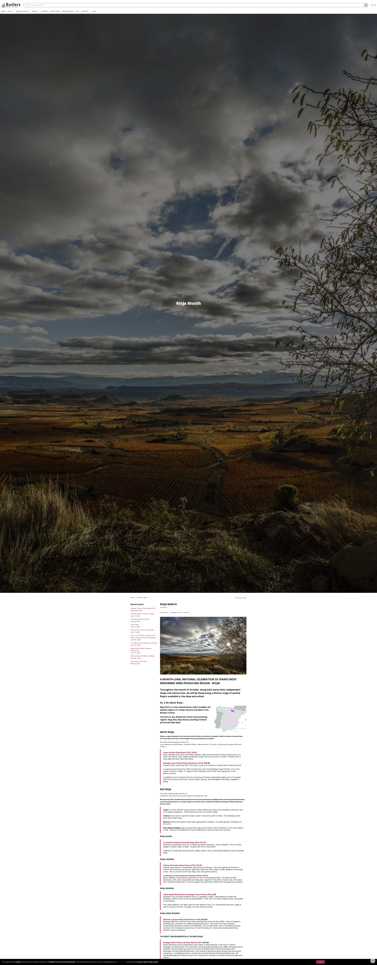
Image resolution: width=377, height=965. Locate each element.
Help (94, 11)
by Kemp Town (164, 612)
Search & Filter (22, 11)
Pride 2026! (135, 624)
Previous (239, 598)
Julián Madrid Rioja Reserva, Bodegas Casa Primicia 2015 (187, 894)
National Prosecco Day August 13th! (143, 608)
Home (3, 11)
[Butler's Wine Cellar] (11, 5)
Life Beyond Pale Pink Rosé (140, 619)
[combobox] (194, 5)
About (34, 11)
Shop (10, 11)
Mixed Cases (55, 11)
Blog (77, 11)
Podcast (85, 11)
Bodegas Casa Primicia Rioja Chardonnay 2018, (183, 763)
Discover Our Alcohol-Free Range (142, 630)
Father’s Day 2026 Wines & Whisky (143, 656)
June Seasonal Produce (139, 661)
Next (244, 598)
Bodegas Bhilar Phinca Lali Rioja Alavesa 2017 (182, 943)
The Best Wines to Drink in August (142, 614)
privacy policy (122, 962)
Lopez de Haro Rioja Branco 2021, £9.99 (180, 752)
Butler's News (142, 597)
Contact (45, 11)
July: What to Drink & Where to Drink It (144, 643)
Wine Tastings (67, 11)
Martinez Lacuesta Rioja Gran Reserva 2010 (181, 919)
